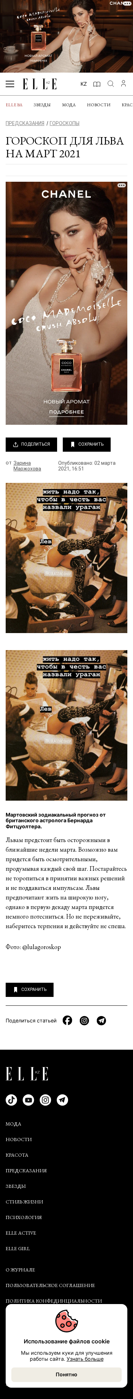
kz (84, 84)
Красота (17, 1155)
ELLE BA (14, 105)
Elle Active (21, 1233)
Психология (24, 1217)
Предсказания (26, 1170)
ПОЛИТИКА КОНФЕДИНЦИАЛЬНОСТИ (54, 1301)
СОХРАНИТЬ (91, 444)
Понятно (66, 1374)
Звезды (42, 105)
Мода (69, 105)
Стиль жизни (24, 1201)
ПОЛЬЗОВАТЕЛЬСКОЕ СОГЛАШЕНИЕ (50, 1285)
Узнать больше (85, 1359)
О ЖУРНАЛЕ (20, 1270)
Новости (98, 105)
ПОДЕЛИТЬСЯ (35, 444)
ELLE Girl (18, 1248)
